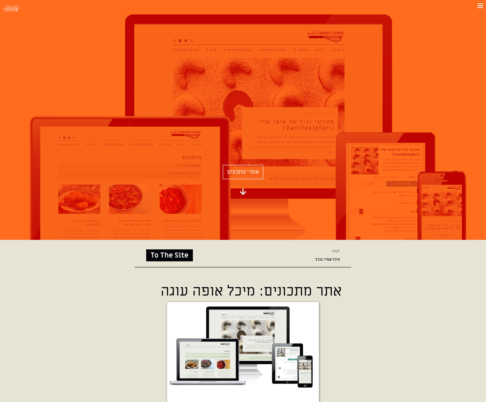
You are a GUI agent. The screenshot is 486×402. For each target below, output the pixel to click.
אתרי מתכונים (243, 172)
